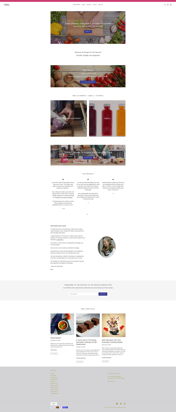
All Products (53, 375)
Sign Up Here (88, 157)
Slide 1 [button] (87, 214)
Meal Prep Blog (54, 385)
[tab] (87, 214)
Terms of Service (55, 389)
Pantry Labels (54, 379)
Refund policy (54, 391)
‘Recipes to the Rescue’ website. (64, 197)
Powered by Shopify (121, 407)
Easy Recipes (54, 383)
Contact (52, 373)
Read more (54, 353)
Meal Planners (54, 377)
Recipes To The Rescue (112, 407)
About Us (53, 381)
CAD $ (53, 403)
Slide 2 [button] (88, 214)
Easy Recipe (54, 349)
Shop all (88, 31)
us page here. (60, 239)
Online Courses (54, 387)
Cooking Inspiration (81, 358)
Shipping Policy (54, 393)
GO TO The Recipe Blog (88, 82)
